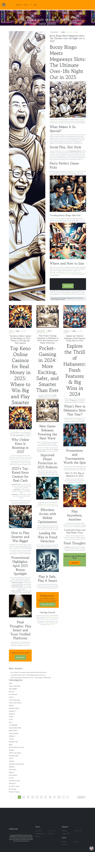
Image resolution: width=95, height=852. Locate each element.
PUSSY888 (12, 783)
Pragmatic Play (13, 742)
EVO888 (11, 778)
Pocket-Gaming (40, 331)
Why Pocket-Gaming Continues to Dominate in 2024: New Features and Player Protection (47, 339)
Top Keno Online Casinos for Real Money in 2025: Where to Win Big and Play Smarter (20, 339)
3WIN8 (11, 717)
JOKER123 (12, 736)
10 (58, 797)
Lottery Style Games (15, 703)
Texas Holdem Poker (15, 728)
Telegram (47, 623)
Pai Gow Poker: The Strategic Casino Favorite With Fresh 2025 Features (28, 672)
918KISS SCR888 (14, 708)
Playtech (11, 772)
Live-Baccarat (13, 694)
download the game (70, 272)
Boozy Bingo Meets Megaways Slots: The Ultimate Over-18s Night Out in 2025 (67, 38)
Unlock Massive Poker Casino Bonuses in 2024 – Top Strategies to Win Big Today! (30, 677)
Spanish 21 (12, 711)
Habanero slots (73, 420)
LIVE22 (11, 697)
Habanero (66, 331)
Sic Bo (11, 719)
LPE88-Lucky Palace (15, 753)
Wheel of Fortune (14, 792)
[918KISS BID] (3, 4)
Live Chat (51, 624)
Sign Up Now (68, 286)
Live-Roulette (13, 775)
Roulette (11, 750)
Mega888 (11, 767)
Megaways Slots (54, 32)
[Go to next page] (63, 797)
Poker (10, 683)
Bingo (10, 745)
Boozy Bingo (81, 119)
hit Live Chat (65, 274)
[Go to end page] (67, 797)
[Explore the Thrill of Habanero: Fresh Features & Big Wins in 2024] (74, 316)
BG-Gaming (12, 789)
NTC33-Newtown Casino (16, 747)
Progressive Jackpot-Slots (16, 764)
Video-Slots (12, 770)
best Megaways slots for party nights (74, 171)
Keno (11, 331)
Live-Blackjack (13, 725)
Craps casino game (14, 700)
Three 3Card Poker (14, 686)
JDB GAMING (13, 689)
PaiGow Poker (13, 731)
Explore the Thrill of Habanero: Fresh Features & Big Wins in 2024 (74, 338)
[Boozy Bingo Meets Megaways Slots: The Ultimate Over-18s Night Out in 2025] (27, 165)
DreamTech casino (14, 781)
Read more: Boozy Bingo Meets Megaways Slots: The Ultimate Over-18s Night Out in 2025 (67, 298)
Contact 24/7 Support (47, 604)
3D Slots (11, 739)
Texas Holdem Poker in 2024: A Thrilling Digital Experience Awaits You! (28, 675)
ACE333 (11, 761)
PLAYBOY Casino (14, 786)
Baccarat (11, 692)
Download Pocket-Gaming (52, 617)
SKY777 (11, 758)
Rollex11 (11, 706)
